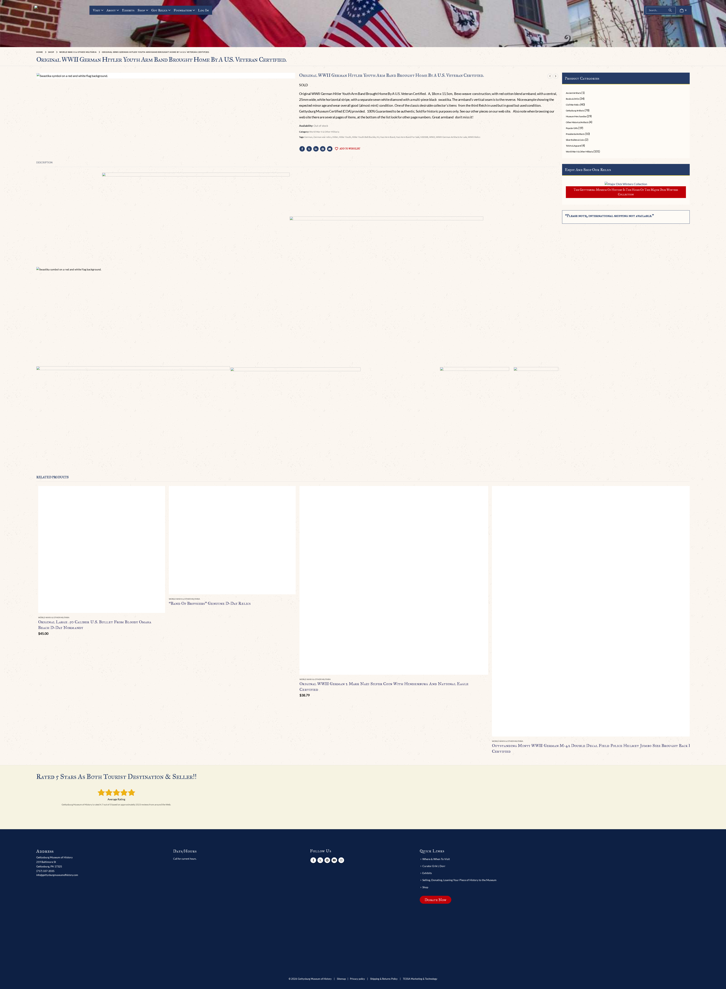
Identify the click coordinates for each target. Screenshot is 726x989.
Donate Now (435, 899)
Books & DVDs (572, 98)
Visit (96, 10)
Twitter (309, 149)
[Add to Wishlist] (163, 617)
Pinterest (323, 149)
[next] (555, 76)
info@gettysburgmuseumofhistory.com (57, 874)
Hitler (335, 137)
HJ (378, 137)
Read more (289, 492)
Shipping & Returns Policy (384, 978)
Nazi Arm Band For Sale (407, 137)
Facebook (302, 149)
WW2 (432, 137)
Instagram (341, 860)
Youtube (334, 860)
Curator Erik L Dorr (433, 866)
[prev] (550, 76)
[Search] (670, 10)
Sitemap (341, 978)
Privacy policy (357, 978)
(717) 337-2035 (45, 871)
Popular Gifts (572, 128)
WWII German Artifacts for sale (451, 137)
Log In (203, 10)
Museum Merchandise (576, 116)
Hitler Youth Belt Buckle (364, 137)
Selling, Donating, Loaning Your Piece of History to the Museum (459, 880)
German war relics (322, 137)
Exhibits (128, 10)
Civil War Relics (572, 104)
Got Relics (159, 10)
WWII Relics (474, 137)
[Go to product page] (101, 549)
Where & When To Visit (436, 858)
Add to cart (158, 492)
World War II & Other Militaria (324, 131)
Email (330, 149)
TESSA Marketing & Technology (420, 978)
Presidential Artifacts (575, 134)
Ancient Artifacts (573, 93)
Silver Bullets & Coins (575, 139)
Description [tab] (44, 162)
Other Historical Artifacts (577, 122)
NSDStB (424, 137)
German (308, 137)
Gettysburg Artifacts (575, 110)
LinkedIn (316, 149)
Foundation (183, 10)
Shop (141, 10)
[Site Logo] (48, 23)
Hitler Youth (345, 137)
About (111, 10)
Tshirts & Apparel (573, 145)
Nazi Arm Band (387, 137)
